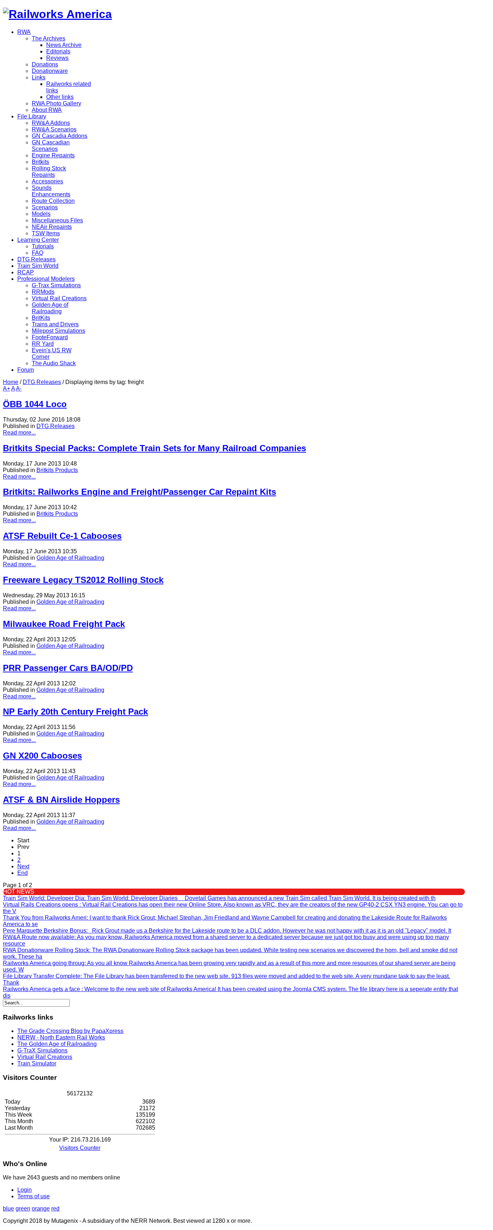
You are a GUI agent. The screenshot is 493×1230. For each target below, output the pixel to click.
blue (8, 1208)
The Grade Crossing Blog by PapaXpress (70, 1031)
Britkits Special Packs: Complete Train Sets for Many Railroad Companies (154, 448)
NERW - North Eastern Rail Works (61, 1037)
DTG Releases (42, 382)
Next (23, 866)
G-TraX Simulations (42, 1050)
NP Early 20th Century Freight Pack (75, 711)
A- (19, 388)
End (22, 873)
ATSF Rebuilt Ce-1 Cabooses (62, 536)
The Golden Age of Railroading (57, 1044)
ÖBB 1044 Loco (35, 404)
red (55, 1208)
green (23, 1208)
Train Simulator (36, 1063)
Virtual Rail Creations (44, 1057)
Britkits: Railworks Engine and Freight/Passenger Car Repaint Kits (139, 492)
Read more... (19, 432)
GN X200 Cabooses (42, 755)
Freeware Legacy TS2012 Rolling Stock (83, 580)
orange (41, 1208)
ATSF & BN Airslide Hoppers (61, 799)
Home (10, 382)
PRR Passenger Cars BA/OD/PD (68, 668)
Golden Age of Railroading (70, 558)
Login (24, 1190)
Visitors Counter (79, 1148)
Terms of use (33, 1196)
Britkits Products (57, 470)
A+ (6, 388)
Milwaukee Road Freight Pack (64, 624)
